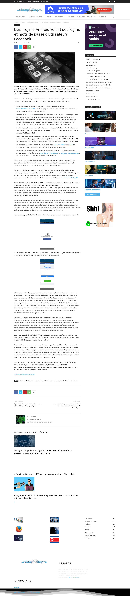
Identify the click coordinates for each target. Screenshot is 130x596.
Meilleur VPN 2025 (92, 62)
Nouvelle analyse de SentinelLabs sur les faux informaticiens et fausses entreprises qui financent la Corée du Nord (69, 540)
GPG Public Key (35, 592)
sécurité (65, 380)
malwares (52, 380)
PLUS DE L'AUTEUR (39, 432)
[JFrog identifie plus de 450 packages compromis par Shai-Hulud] (47, 463)
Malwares (22, 22)
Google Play (44, 380)
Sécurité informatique (93, 59)
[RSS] (109, 1)
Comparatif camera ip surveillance (97, 79)
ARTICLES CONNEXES (23, 432)
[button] (113, 17)
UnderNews (19, 42)
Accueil (16, 22)
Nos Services (90, 93)
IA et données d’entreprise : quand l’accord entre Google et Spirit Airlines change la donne (35, 519)
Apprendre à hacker (92, 91)
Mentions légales (19, 592)
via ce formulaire (74, 578)
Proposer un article (92, 96)
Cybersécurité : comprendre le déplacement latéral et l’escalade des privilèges (28, 405)
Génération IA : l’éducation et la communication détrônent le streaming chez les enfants (34, 537)
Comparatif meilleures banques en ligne (99, 88)
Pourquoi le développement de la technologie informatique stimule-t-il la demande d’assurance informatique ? (66, 406)
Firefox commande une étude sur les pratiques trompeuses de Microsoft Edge (34, 528)
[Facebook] (107, 1)
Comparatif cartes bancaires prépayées (98, 85)
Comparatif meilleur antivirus (95, 76)
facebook (37, 380)
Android (27, 380)
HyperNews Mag (91, 68)
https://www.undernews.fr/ (34, 419)
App (32, 380)
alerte (21, 380)
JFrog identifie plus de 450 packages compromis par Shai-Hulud (44, 474)
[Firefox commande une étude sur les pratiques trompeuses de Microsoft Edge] (18, 529)
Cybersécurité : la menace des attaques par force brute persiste (69, 530)
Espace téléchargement (93, 71)
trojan (75, 380)
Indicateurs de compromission (24, 375)
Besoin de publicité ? (92, 99)
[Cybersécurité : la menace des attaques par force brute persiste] (54, 530)
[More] (34, 47)
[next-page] (15, 502)
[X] (112, 1)
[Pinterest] (25, 47)
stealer (70, 380)
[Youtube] (115, 1)
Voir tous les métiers (92, 194)
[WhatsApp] (29, 47)
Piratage (59, 380)
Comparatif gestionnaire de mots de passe (99, 82)
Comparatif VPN (91, 65)
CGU (27, 592)
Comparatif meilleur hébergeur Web (97, 73)
